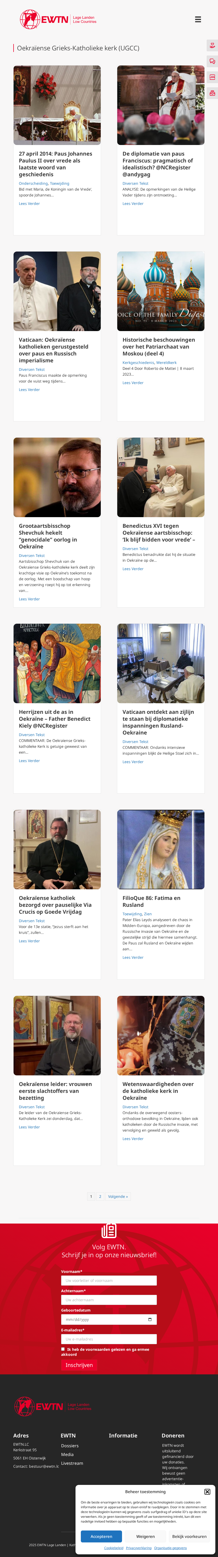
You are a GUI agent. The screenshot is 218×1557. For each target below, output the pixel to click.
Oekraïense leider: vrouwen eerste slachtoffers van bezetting (55, 1090)
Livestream (72, 1463)
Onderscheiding (33, 183)
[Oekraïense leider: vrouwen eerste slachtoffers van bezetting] (57, 1035)
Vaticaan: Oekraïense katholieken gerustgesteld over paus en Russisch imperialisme (54, 350)
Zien (148, 913)
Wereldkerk (166, 362)
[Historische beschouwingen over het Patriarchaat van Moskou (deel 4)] (160, 291)
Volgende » (118, 1196)
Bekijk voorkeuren (189, 1536)
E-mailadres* (73, 1329)
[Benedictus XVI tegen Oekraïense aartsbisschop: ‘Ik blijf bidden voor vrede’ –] (160, 477)
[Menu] (198, 19)
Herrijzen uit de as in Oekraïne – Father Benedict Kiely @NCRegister (54, 718)
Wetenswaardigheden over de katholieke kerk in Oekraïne (158, 1090)
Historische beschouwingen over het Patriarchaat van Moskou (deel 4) (159, 346)
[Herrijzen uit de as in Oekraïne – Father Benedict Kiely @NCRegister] (57, 663)
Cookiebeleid (113, 1548)
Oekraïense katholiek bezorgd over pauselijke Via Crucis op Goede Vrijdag (55, 904)
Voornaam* (71, 1271)
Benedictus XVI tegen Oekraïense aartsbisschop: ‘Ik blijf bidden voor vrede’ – (159, 532)
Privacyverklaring (139, 1548)
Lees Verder (29, 203)
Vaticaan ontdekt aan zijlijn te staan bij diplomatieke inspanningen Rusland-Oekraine (158, 722)
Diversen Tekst (135, 183)
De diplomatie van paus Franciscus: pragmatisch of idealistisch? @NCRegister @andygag (158, 164)
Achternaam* (73, 1290)
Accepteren (101, 1536)
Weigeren (145, 1536)
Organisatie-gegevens (170, 1548)
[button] (207, 1491)
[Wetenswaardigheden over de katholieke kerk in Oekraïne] (160, 1035)
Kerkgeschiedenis (138, 362)
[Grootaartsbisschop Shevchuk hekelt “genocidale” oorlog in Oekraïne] (57, 477)
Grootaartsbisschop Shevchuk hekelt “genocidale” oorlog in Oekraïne (48, 536)
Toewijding (59, 183)
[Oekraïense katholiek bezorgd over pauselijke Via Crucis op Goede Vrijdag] (57, 849)
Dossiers (70, 1446)
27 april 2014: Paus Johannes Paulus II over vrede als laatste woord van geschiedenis (55, 164)
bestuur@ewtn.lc (44, 1466)
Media (67, 1454)
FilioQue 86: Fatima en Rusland (152, 901)
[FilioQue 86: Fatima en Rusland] (160, 849)
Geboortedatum (76, 1310)
